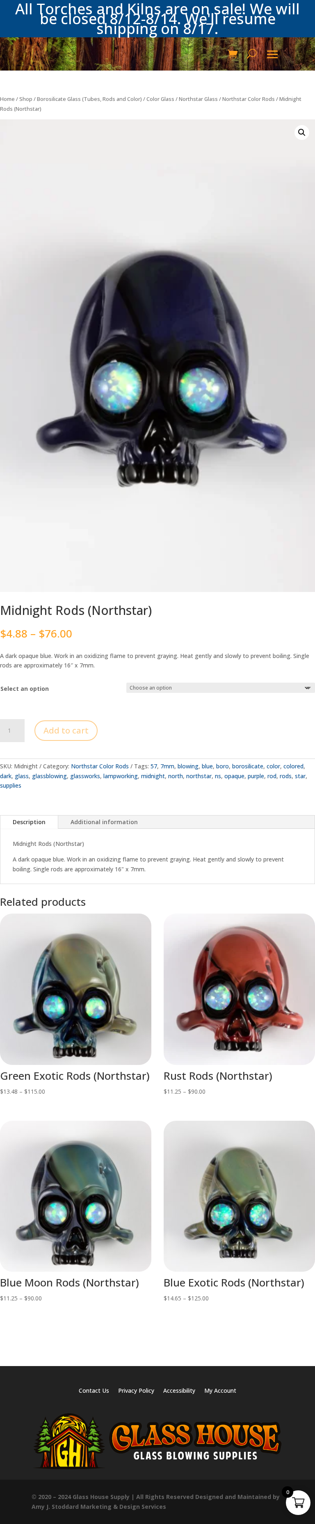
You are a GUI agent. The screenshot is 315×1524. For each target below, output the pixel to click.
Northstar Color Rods (248, 99)
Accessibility (179, 1391)
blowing (188, 766)
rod (271, 776)
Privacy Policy (136, 1391)
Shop (25, 99)
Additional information (104, 822)
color (273, 766)
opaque (234, 776)
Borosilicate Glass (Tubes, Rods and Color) (89, 99)
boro (222, 766)
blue (207, 766)
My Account (220, 1391)
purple (256, 776)
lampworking (120, 776)
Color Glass (160, 99)
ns (218, 776)
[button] (301, 132)
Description (29, 822)
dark (5, 776)
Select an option (24, 688)
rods (286, 776)
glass (22, 776)
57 (154, 766)
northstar (199, 776)
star (300, 776)
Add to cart (66, 730)
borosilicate (247, 766)
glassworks (85, 776)
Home (7, 99)
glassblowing (49, 776)
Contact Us (94, 1391)
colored (293, 766)
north (175, 776)
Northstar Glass (198, 99)
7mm (167, 766)
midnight (153, 776)
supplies (10, 785)
